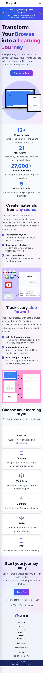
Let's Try (21, 592)
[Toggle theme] (40, 3)
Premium (21, 632)
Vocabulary (21, 629)
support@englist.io (21, 647)
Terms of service (27, 664)
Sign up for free (21, 73)
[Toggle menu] (3, 3)
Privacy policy (15, 664)
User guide (21, 638)
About (21, 635)
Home (21, 627)
